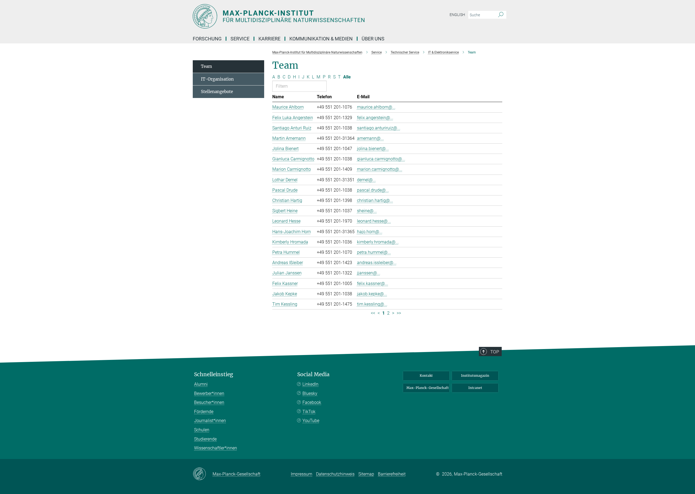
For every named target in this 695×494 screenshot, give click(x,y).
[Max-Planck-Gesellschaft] (203, 474)
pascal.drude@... (373, 190)
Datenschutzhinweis (335, 474)
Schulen (201, 429)
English (457, 14)
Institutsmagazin (475, 375)
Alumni (201, 384)
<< (373, 313)
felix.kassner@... (372, 283)
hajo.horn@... (370, 231)
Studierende (205, 439)
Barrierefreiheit (392, 474)
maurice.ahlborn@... (376, 107)
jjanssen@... (368, 273)
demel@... (366, 179)
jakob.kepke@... (372, 293)
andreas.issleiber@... (377, 262)
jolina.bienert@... (373, 148)
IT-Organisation (217, 79)
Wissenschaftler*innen (215, 448)
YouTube (310, 420)
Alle (347, 77)
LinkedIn (310, 384)
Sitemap (366, 474)
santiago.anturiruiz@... (378, 128)
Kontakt (426, 375)
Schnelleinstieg (213, 374)
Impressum (301, 474)
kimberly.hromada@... (378, 242)
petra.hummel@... (374, 252)
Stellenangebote (217, 91)
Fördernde (203, 411)
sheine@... (367, 210)
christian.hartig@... (375, 200)
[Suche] (500, 15)
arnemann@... (370, 138)
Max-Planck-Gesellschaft (427, 388)
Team (206, 66)
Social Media (313, 374)
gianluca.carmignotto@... (381, 159)
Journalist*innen (210, 420)
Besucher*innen (209, 402)
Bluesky (309, 393)
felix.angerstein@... (375, 117)
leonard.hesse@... (374, 221)
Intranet (475, 388)
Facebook (311, 402)
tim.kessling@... (372, 304)
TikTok (308, 411)
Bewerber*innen (209, 393)
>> (399, 313)
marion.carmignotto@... (379, 169)
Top (494, 351)
